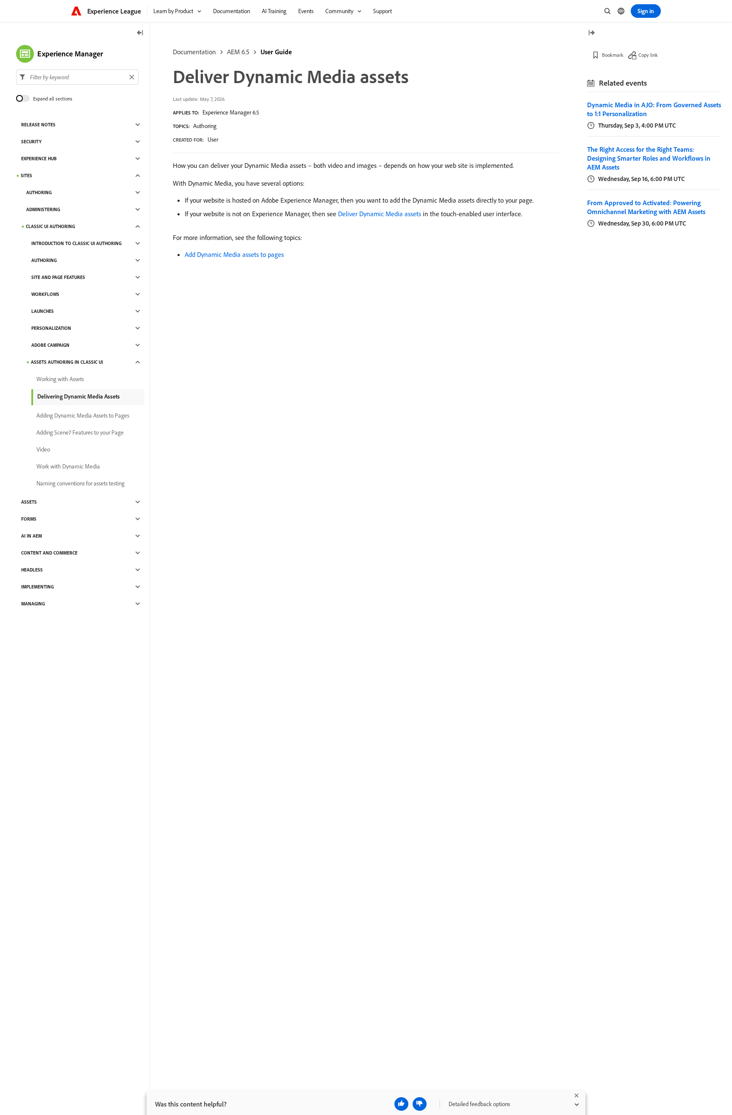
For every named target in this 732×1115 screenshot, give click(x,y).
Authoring (204, 126)
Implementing (37, 587)
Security (31, 142)
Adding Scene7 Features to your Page (80, 432)
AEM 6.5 (238, 51)
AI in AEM (31, 536)
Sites (26, 175)
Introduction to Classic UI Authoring (76, 243)
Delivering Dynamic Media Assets (78, 396)
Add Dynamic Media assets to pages (234, 254)
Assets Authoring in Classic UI (67, 362)
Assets (29, 502)
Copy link (648, 55)
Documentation (194, 51)
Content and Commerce (49, 553)
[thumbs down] (420, 1104)
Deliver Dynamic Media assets (379, 213)
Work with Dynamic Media (68, 466)
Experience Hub (39, 159)
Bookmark (613, 55)
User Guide (276, 51)
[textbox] (77, 77)
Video (43, 449)
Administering (43, 209)
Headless (32, 570)
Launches (42, 311)
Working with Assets (60, 379)
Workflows (45, 294)
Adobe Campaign (50, 345)
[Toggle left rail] (140, 33)
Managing (33, 604)
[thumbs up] (401, 1104)
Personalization (51, 328)
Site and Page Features (58, 277)
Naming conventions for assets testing (80, 483)
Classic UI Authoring (50, 226)
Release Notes (38, 125)
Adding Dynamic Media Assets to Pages (82, 415)
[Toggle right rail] (591, 33)
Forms (28, 519)
